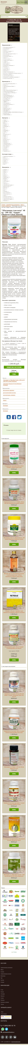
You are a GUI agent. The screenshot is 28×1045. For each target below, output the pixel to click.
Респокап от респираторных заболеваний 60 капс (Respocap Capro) (14, 839)
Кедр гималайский (6, 192)
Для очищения (6, 52)
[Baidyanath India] (11, 902)
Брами (4, 122)
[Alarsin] (17, 907)
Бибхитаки (5, 187)
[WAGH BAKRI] (5, 944)
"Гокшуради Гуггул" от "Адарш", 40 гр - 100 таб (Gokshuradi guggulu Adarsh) (14, 502)
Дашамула (5, 125)
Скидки (2, 980)
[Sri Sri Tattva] (11, 898)
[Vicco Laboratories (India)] (5, 907)
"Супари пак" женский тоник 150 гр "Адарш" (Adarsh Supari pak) (14, 466)
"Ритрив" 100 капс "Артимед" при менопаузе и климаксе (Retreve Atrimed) (14, 611)
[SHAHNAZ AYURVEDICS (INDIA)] (11, 935)
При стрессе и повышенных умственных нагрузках (12, 73)
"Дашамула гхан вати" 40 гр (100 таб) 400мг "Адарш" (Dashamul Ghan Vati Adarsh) (14, 695)
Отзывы (2, 982)
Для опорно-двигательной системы (9, 53)
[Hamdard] (23, 930)
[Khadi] (23, 912)
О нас (2, 989)
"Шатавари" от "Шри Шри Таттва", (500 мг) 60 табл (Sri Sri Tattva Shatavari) (14, 380)
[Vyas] (5, 935)
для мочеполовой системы (9, 392)
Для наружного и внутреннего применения (10, 77)
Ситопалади (5, 147)
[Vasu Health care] (17, 940)
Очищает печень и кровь (7, 60)
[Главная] (14, 13)
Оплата (2, 991)
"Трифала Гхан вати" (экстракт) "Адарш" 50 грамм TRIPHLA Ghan (14, 803)
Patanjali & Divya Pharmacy (8, 104)
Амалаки (5, 131)
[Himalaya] (23, 916)
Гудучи (4, 174)
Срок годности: (12, 651)
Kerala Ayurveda (6, 113)
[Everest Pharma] (17, 893)
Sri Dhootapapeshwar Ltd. (7, 95)
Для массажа (5, 70)
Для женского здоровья (8, 390)
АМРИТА (5, 101)
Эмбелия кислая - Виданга (7, 199)
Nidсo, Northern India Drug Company (9, 90)
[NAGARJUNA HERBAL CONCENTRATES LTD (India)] (17, 898)
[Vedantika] (23, 898)
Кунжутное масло (6, 186)
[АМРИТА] (11, 926)
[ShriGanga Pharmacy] (23, 926)
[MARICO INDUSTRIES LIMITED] (17, 902)
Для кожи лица (5, 69)
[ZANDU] (17, 935)
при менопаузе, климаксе (9, 395)
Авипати (5, 136)
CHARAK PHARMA (6, 114)
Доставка (3, 993)
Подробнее (11, 39)
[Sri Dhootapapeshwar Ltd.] (5, 898)
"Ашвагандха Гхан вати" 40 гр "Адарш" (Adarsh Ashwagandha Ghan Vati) (14, 731)
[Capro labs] (11, 930)
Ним (4, 127)
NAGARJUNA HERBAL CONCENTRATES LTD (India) (12, 112)
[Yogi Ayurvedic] (11, 940)
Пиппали (4, 170)
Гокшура (4, 179)
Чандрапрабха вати (6, 143)
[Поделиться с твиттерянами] (19, 418)
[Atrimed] (23, 921)
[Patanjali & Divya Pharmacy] (5, 926)
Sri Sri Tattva (5, 105)
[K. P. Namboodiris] (23, 902)
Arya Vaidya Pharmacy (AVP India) (9, 92)
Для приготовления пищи (7, 78)
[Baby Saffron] (5, 940)
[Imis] (17, 930)
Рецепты (2, 1000)
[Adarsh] (11, 921)
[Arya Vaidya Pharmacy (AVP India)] (11, 893)
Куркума (5, 135)
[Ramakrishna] (23, 949)
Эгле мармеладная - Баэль (7, 197)
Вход (18, 2)
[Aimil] (23, 944)
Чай (4, 164)
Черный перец (5, 177)
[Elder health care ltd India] (5, 912)
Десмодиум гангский (7, 196)
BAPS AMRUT (5, 110)
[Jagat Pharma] (11, 907)
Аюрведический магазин (15, 1041)
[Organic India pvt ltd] (5, 902)
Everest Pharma (6, 99)
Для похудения (6, 64)
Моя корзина (4, 1)
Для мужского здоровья (7, 74)
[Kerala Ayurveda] (11, 949)
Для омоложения (6, 55)
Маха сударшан (6, 145)
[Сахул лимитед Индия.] (23, 907)
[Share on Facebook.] (14, 418)
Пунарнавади (5, 130)
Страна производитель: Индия (8, 86)
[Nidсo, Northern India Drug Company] (23, 893)
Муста (4, 188)
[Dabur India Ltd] (17, 912)
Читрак (4, 195)
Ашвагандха (5, 183)
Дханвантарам (6, 126)
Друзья (2, 1004)
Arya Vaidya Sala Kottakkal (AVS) (9, 83)
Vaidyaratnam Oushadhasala (8, 96)
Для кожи (5, 49)
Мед (4, 190)
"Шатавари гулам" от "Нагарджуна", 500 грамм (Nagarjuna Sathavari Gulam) (14, 538)
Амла (4, 173)
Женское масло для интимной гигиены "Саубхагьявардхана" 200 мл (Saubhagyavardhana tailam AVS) (14, 575)
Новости (2, 995)
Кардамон (5, 175)
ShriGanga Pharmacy (6, 97)
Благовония (5, 66)
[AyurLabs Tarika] (11, 912)
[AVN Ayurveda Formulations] (5, 930)
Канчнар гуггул (6, 139)
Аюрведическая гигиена (6, 973)
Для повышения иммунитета (8, 47)
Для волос (5, 57)
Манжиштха (5, 200)
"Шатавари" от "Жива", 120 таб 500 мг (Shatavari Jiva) (14, 767)
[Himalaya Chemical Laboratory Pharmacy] (23, 935)
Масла (4, 157)
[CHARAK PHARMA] (11, 916)
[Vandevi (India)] (17, 916)
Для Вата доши (6, 62)
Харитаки (5, 169)
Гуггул (4, 182)
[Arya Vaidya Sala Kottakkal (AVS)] (5, 893)
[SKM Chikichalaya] (17, 944)
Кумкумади (5, 140)
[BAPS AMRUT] (5, 921)
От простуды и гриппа (7, 56)
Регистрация (24, 2)
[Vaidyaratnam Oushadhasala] (5, 916)
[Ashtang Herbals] (17, 921)
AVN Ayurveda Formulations (8, 91)
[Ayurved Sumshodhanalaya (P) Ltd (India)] (23, 940)
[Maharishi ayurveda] (5, 949)
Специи (4, 161)
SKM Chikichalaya (6, 109)
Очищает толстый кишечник (8, 71)
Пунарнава (5, 191)
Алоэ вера (5, 148)
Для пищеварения (6, 48)
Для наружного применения (8, 65)
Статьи (2, 998)
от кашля (4, 61)
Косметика (5, 162)
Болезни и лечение (5, 1002)
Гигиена (4, 160)
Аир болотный (5, 181)
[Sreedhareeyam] (14, 954)
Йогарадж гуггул (6, 134)
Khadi (4, 88)
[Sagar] (17, 949)
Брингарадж (5, 149)
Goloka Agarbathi (6, 103)
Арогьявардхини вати (7, 144)
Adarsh (4, 400)
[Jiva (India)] (17, 926)
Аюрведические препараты (8, 156)
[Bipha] (11, 944)
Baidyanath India (6, 100)
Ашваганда (5, 121)
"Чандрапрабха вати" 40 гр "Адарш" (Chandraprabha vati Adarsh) (14, 647)
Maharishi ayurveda (6, 108)
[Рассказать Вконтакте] (9, 418)
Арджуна (5, 138)
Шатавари (5, 405)
